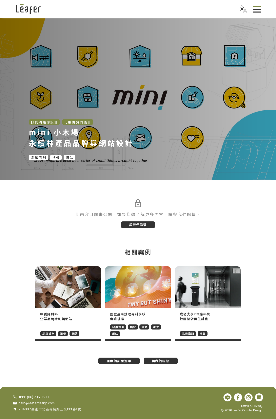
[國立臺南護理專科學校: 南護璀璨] (138, 303)
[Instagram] (248, 397)
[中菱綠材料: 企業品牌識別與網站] (68, 303)
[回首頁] (28, 9)
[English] (243, 9)
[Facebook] (238, 397)
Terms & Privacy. (252, 406)
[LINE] (227, 397)
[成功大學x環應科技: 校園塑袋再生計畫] (208, 303)
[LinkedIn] (259, 397)
